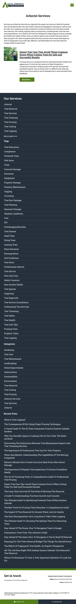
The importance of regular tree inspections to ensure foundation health (35, 471)
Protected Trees (11, 156)
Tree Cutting (10, 126)
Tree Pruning (10, 122)
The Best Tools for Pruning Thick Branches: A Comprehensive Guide (36, 507)
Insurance (9, 173)
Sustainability (11, 376)
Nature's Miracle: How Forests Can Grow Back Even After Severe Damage (34, 463)
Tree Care (8, 354)
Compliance (9, 151)
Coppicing (9, 293)
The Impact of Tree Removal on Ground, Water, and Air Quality (34, 512)
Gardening (9, 350)
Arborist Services (12, 398)
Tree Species (10, 289)
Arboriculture (10, 372)
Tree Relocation (11, 147)
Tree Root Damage (12, 200)
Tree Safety (9, 315)
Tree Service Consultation (16, 302)
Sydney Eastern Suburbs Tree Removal (16, 593)
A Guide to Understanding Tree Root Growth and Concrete (31, 495)
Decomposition (11, 253)
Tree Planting (10, 204)
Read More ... (27, 79)
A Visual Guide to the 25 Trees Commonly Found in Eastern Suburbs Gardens (36, 430)
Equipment (9, 178)
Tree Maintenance (12, 358)
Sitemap (55, 593)
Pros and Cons (11, 275)
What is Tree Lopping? (14, 419)
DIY (6, 222)
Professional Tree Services (16, 306)
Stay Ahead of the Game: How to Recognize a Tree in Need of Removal (38, 537)
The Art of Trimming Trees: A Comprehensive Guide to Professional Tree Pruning (36, 478)
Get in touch (8, 136)
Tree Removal (10, 108)
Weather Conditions (13, 213)
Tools (6, 164)
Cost (6, 218)
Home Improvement (13, 367)
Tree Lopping (10, 131)
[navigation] (72, 5)
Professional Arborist (14, 266)
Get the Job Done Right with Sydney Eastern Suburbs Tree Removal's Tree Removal (37, 552)
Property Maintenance (14, 187)
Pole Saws (9, 160)
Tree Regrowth (11, 298)
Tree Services (10, 113)
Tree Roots (9, 262)
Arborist (8, 104)
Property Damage (12, 182)
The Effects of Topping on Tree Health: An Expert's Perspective (34, 546)
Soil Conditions (11, 258)
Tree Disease (10, 231)
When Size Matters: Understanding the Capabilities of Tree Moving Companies (36, 456)
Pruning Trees (11, 329)
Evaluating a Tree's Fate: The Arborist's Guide (25, 532)
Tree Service (10, 271)
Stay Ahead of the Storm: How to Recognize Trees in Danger (33, 528)
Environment (10, 381)
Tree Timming (11, 117)
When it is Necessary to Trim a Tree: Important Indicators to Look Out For (37, 559)
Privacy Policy (48, 593)
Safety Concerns (12, 280)
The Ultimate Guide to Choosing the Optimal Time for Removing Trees (35, 522)
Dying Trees (9, 240)
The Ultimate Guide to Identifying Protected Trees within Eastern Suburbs (35, 501)
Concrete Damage (12, 169)
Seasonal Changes (12, 209)
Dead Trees (9, 235)
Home (13, 595)
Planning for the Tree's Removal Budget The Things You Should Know (37, 541)
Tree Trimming (11, 311)
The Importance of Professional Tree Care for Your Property (32, 450)
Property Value (11, 333)
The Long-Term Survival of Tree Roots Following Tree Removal (34, 491)
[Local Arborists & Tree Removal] (13, 7)
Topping (8, 191)
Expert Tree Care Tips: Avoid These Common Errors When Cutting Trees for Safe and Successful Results (44, 54)
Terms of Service (38, 593)
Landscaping (10, 363)
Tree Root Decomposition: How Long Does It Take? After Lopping (34, 516)
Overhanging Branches (15, 227)
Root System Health (13, 284)
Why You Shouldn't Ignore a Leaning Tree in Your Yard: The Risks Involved (35, 437)
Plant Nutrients (11, 249)
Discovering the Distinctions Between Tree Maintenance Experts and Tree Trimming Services (37, 444)
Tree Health (9, 320)
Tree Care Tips (11, 324)
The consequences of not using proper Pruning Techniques (32, 424)
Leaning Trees (11, 244)
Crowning (9, 195)
